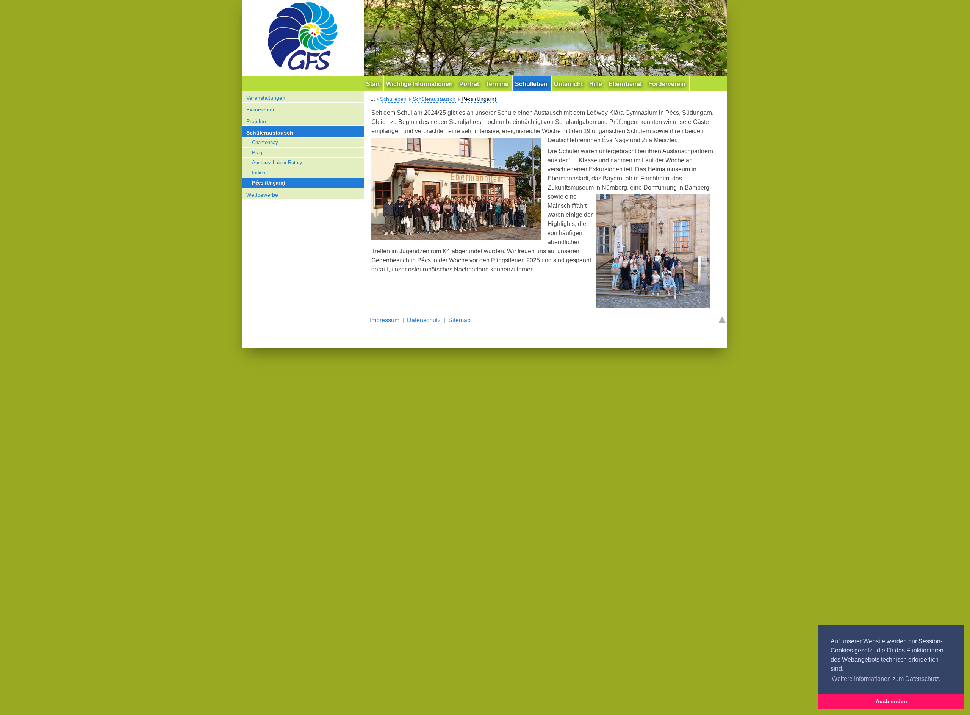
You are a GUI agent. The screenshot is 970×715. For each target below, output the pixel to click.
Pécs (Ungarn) (268, 183)
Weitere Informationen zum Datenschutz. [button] (886, 679)
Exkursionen (261, 110)
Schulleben (393, 99)
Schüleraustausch (269, 133)
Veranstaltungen (265, 98)
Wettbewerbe (262, 195)
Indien (258, 173)
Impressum (384, 320)
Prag (257, 152)
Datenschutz (424, 320)
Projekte (256, 121)
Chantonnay (265, 142)
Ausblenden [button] (891, 701)
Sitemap (459, 320)
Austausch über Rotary (277, 162)
